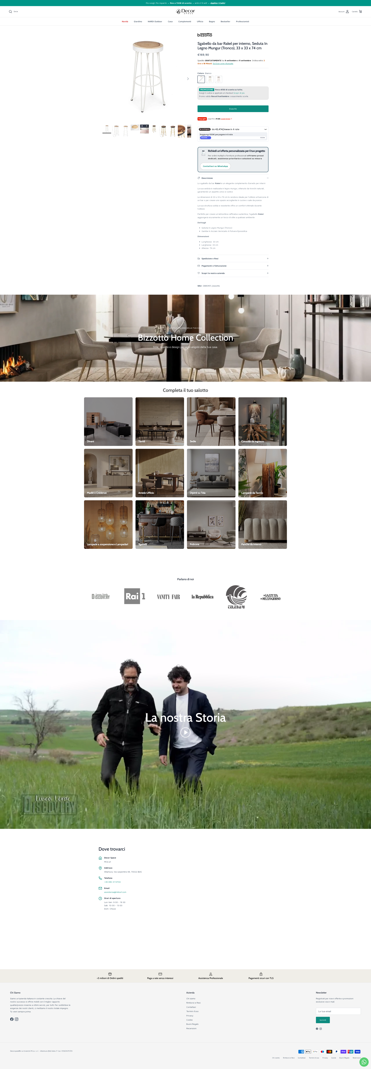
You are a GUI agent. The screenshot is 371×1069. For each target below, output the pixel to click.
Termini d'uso (192, 1011)
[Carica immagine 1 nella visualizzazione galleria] (146, 77)
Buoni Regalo (192, 1024)
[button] (185, 732)
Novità (125, 21)
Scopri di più (238, 93)
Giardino (138, 21)
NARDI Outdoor (155, 21)
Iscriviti (323, 1020)
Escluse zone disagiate (223, 63)
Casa (170, 21)
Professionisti (242, 21)
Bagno (212, 21)
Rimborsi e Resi (193, 1002)
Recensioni (191, 1028)
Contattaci (191, 1007)
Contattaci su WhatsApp (215, 166)
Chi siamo (190, 998)
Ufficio (200, 21)
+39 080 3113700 (112, 882)
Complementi (184, 21)
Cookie (189, 1020)
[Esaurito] (201, 79)
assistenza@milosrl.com (115, 892)
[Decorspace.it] (185, 11)
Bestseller (225, 21)
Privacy (189, 1015)
